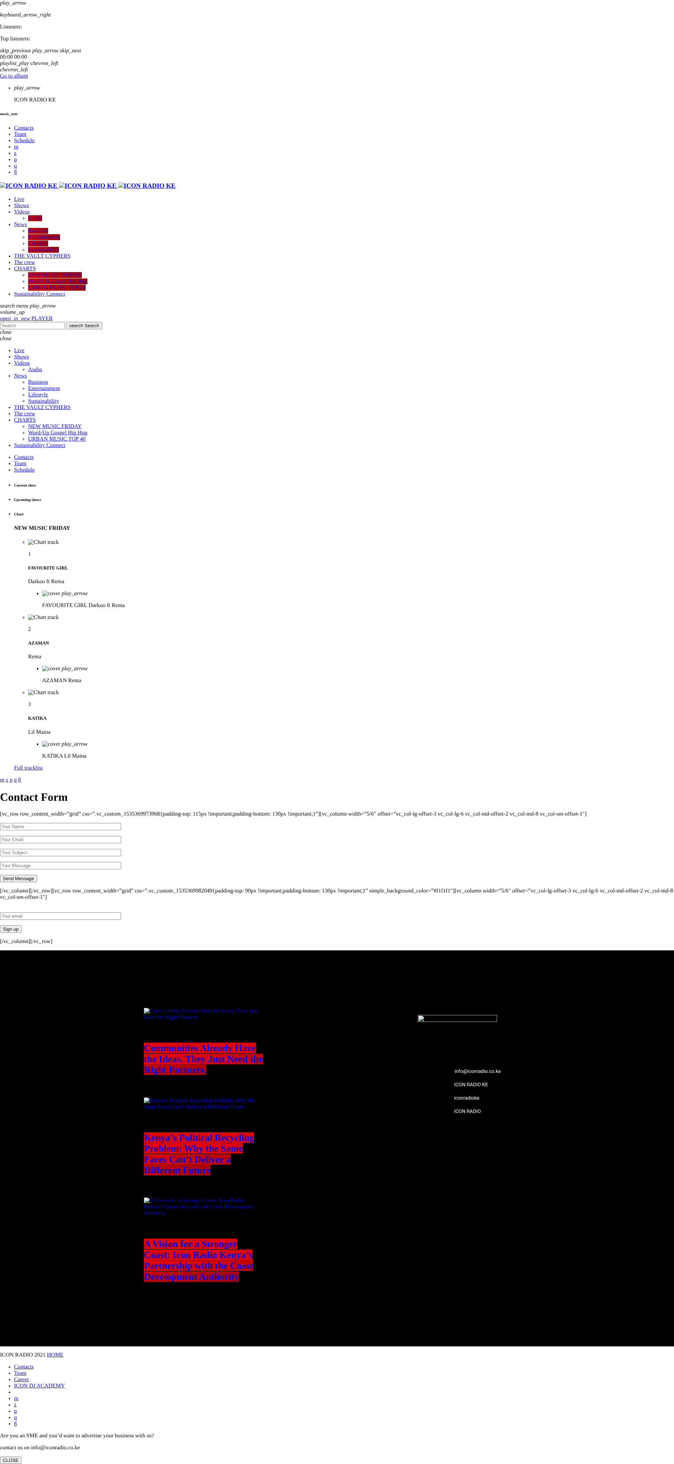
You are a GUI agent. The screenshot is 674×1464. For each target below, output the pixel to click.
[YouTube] (16, 147)
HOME (55, 1355)
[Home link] (88, 186)
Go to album (14, 76)
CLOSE (11, 1460)
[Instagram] (15, 166)
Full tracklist (28, 768)
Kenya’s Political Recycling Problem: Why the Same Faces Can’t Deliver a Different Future (199, 1153)
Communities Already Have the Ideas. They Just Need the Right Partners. (203, 1059)
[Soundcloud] (15, 160)
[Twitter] (15, 153)
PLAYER (26, 319)
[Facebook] (15, 172)
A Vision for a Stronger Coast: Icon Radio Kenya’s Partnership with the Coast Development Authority (198, 1260)
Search (84, 325)
